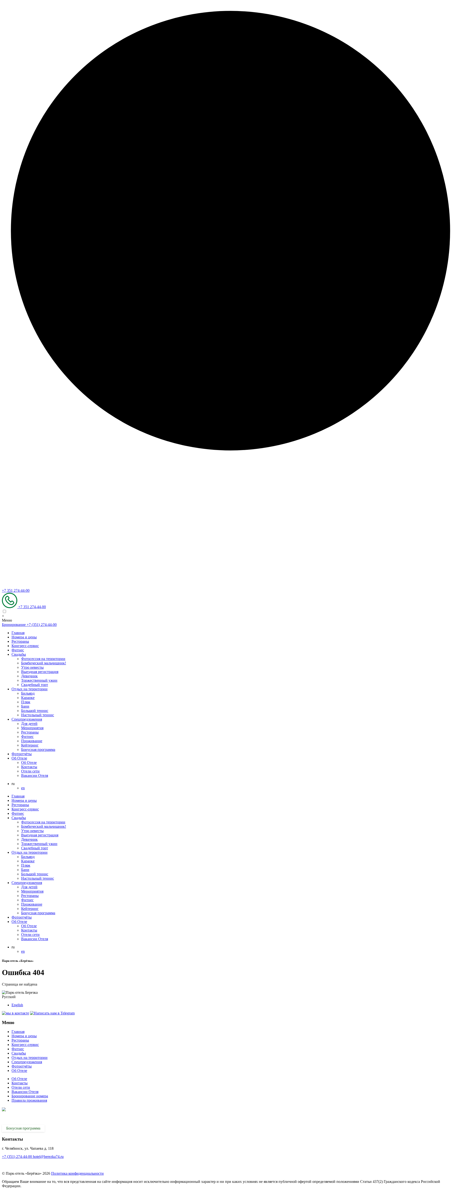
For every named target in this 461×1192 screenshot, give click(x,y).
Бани (25, 706)
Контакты (29, 767)
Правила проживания (29, 1100)
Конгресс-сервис (25, 646)
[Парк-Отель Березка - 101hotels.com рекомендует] (21, 1165)
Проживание (31, 741)
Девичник (29, 676)
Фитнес (18, 650)
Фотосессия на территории (43, 659)
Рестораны (20, 641)
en (23, 788)
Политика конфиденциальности (77, 1173)
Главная (18, 633)
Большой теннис (34, 711)
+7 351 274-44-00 (16, 590)
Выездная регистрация (39, 672)
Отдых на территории (30, 689)
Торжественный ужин (39, 680)
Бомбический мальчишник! (43, 663)
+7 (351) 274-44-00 (17, 1157)
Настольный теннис (37, 715)
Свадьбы (19, 654)
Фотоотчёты (22, 754)
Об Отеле (19, 758)
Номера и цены (24, 637)
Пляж (25, 702)
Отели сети (30, 771)
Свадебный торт (34, 685)
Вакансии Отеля (34, 775)
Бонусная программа (38, 749)
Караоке (28, 698)
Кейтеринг (30, 745)
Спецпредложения (27, 719)
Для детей (29, 724)
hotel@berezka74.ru (48, 1157)
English (17, 1005)
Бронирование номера (30, 1096)
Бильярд (28, 693)
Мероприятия (32, 728)
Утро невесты (32, 667)
